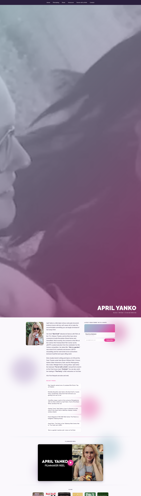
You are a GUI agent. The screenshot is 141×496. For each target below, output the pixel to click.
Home (48, 2)
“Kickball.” (65, 369)
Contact (92, 2)
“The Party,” (58, 371)
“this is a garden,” (74, 347)
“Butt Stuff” (56, 334)
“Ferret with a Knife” (61, 367)
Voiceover (71, 2)
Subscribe (109, 340)
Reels (63, 2)
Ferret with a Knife (82, 2)
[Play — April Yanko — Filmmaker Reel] (70, 462)
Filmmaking (56, 2)
